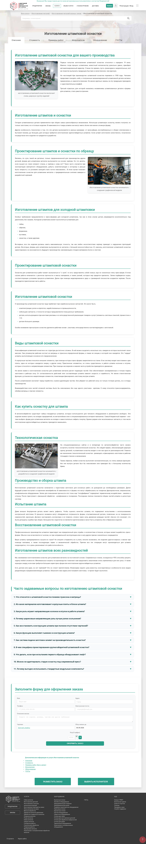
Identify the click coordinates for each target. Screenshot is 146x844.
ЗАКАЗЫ (48, 6)
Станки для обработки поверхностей (65, 820)
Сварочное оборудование (62, 814)
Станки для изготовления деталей (64, 818)
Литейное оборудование (61, 801)
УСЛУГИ (57, 6)
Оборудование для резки (61, 805)
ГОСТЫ (119, 40)
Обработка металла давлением (33, 812)
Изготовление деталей (41, 13)
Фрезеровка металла (30, 829)
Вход (131, 6)
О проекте (10, 838)
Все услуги (25, 13)
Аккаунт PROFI (118, 800)
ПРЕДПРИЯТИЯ (37, 6)
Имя (18, 698)
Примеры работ (56, 40)
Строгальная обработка (31, 825)
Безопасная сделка (120, 801)
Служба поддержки (120, 809)
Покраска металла (29, 816)
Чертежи (20, 724)
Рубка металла (28, 820)
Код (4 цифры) (75, 732)
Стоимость (34, 40)
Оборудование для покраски (63, 803)
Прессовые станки (59, 809)
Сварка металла (29, 821)
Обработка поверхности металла (34, 814)
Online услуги (68, 6)
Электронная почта (82, 706)
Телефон (20, 706)
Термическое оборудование (62, 823)
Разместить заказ (52, 781)
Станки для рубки (59, 821)
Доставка (95, 6)
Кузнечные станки (59, 800)
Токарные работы (29, 827)
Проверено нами (119, 807)
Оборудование (100, 40)
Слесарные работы (30, 823)
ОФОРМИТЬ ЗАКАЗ (75, 743)
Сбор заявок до (80, 724)
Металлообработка (30, 810)
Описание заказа (23, 714)
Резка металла (28, 818)
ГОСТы (27, 771)
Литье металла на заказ (31, 809)
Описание (16, 40)
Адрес (77, 698)
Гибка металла (28, 800)
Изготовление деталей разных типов (67, 13)
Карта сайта (22, 838)
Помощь (116, 805)
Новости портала (119, 803)
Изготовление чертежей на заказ (34, 807)
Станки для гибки (59, 816)
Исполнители (78, 40)
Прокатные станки (59, 810)
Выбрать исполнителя (96, 781)
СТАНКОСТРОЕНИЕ (83, 6)
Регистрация (124, 6)
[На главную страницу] (21, 10)
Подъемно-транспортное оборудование (66, 807)
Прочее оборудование (61, 812)
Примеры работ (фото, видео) (35, 765)
